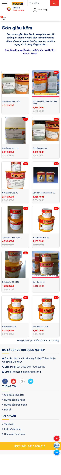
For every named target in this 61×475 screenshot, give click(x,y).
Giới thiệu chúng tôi (14, 394)
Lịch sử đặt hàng (12, 429)
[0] (4, 18)
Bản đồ (7, 409)
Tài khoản (9, 424)
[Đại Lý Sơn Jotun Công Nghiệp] (17, 3)
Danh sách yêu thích (14, 434)
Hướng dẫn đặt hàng (14, 399)
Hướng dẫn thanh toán (15, 404)
